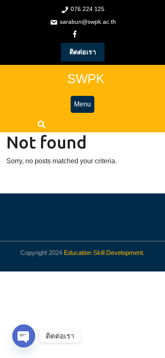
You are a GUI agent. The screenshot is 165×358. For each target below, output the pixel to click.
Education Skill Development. (104, 252)
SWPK (85, 79)
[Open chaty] (23, 335)
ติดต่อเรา (82, 52)
